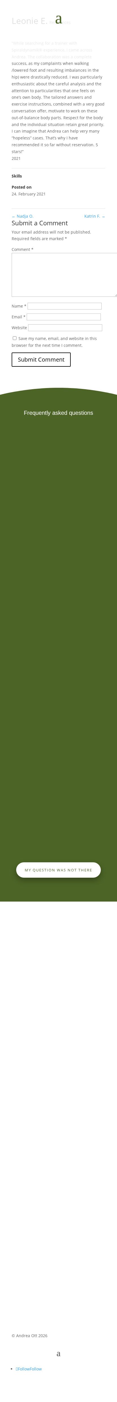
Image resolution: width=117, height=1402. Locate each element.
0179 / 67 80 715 (27, 1058)
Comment (23, 249)
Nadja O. (23, 216)
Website (19, 327)
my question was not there (58, 870)
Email (19, 316)
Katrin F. (94, 216)
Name (19, 306)
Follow (36, 1369)
